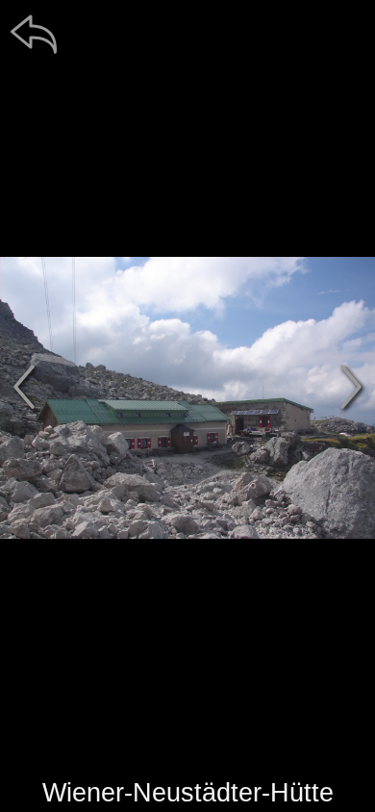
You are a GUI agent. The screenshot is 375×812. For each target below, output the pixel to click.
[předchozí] (24, 387)
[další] (351, 387)
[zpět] (33, 34)
